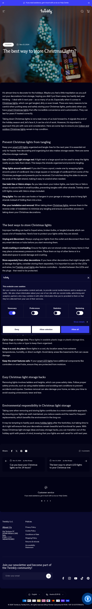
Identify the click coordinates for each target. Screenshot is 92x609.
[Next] (88, 3)
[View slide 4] (50, 500)
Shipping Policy (31, 538)
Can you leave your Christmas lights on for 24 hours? (23, 466)
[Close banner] (88, 278)
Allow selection (46, 329)
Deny (17, 329)
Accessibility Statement (30, 546)
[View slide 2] (44, 500)
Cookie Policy (30, 531)
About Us (7, 527)
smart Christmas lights (18, 110)
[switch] (34, 313)
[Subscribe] (48, 576)
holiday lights (46, 423)
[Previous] (3, 3)
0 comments (86, 451)
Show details (79, 322)
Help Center (64, 3)
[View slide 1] (41, 500)
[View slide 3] (47, 500)
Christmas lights (10, 103)
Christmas (8, 44)
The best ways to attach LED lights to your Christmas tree (66, 466)
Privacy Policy (30, 527)
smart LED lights (20, 147)
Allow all (75, 329)
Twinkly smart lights (25, 267)
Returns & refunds (32, 542)
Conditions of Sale (32, 534)
